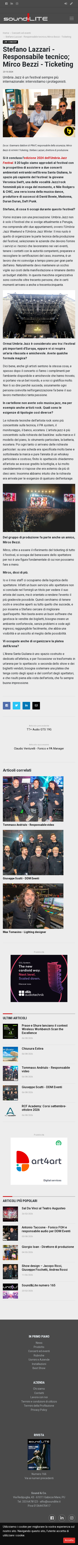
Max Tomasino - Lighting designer (24, 932)
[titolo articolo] (10, 1214)
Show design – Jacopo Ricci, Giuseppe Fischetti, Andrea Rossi (45, 1267)
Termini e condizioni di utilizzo (39, 1401)
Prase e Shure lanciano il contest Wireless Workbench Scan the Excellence (45, 1029)
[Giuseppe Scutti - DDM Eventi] (39, 852)
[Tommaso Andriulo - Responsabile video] (39, 799)
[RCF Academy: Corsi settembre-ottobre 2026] (10, 1111)
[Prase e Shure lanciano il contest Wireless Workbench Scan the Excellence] (10, 1031)
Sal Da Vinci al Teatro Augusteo (44, 1208)
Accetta (69, 1540)
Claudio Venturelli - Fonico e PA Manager (39, 748)
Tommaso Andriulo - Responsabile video (28, 824)
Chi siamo (39, 1388)
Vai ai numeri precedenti (39, 1478)
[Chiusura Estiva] (10, 1054)
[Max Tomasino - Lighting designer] (39, 906)
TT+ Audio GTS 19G (39, 729)
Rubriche (39, 1355)
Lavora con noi (39, 1397)
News (39, 1342)
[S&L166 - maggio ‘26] (39, 1454)
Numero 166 (39, 1474)
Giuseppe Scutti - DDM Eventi (21, 878)
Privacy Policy (39, 1409)
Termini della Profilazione (39, 1405)
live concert (10, 42)
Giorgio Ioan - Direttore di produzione (48, 1247)
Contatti (39, 1393)
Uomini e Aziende (39, 1359)
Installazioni (39, 1363)
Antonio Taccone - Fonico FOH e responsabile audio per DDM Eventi (46, 1229)
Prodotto (39, 1346)
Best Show (39, 1368)
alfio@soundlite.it (50, 1501)
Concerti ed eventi (39, 1351)
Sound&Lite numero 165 (38, 1285)
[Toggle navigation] (71, 18)
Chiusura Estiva (32, 1048)
